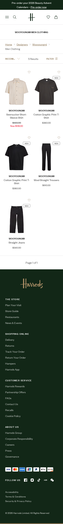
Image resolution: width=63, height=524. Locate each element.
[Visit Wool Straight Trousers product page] (46, 137)
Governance (12, 456)
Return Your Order (15, 357)
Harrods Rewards (15, 386)
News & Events (13, 323)
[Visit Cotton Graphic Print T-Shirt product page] (46, 72)
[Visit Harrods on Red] (45, 480)
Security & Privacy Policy (18, 501)
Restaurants (12, 317)
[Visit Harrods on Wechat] (52, 480)
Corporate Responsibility (19, 438)
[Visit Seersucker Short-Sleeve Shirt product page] (16, 72)
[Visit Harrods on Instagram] (32, 480)
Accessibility (12, 492)
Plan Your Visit (13, 305)
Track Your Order (14, 351)
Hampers (10, 363)
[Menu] (7, 17)
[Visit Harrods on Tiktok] (38, 480)
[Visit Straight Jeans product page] (16, 200)
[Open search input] (15, 17)
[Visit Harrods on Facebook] (25, 480)
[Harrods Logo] (32, 283)
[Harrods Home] (31, 17)
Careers (9, 444)
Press (8, 450)
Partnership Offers (15, 392)
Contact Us (11, 404)
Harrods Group (13, 432)
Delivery (9, 339)
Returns (9, 345)
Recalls (9, 410)
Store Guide (12, 311)
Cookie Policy (12, 416)
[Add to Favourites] (29, 72)
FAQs (8, 398)
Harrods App (12, 369)
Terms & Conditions (15, 496)
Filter (50, 58)
